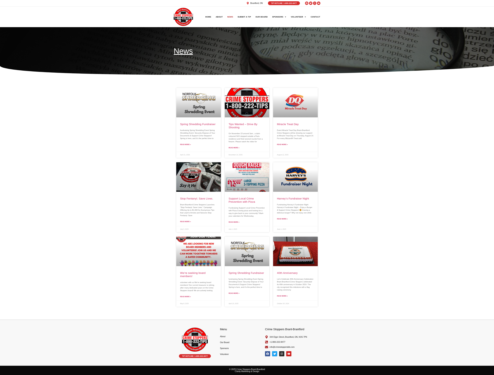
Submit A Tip (244, 17)
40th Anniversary (287, 272)
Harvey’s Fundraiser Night (293, 198)
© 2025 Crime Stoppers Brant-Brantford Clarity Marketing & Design (247, 370)
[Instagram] (314, 3)
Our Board (261, 17)
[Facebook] (306, 3)
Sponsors (277, 17)
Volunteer (297, 17)
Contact (315, 17)
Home (208, 17)
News (230, 17)
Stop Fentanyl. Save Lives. (196, 198)
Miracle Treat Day (288, 124)
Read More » (185, 144)
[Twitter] (310, 3)
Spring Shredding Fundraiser (197, 124)
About (219, 17)
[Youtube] (318, 3)
